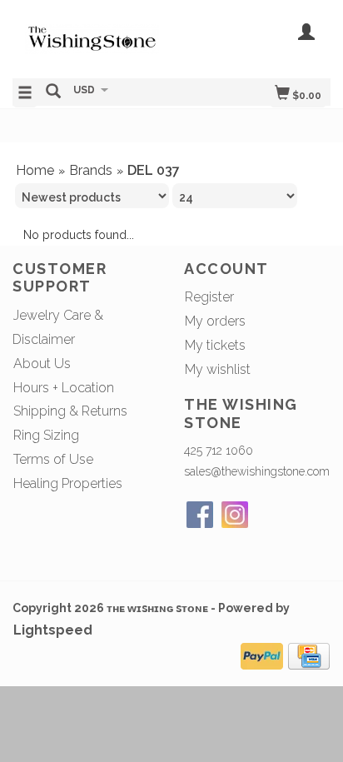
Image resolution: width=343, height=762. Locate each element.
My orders (215, 321)
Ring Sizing (46, 435)
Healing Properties (67, 483)
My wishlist (218, 369)
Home (35, 170)
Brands (90, 170)
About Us (42, 363)
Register (209, 297)
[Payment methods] (262, 654)
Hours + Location (63, 388)
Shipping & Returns (70, 411)
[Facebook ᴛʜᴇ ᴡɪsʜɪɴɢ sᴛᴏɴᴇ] (199, 514)
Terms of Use (53, 459)
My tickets (215, 345)
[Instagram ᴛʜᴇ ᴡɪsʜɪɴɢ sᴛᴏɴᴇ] (234, 514)
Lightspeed (52, 630)
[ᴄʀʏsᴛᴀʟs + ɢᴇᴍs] (92, 37)
